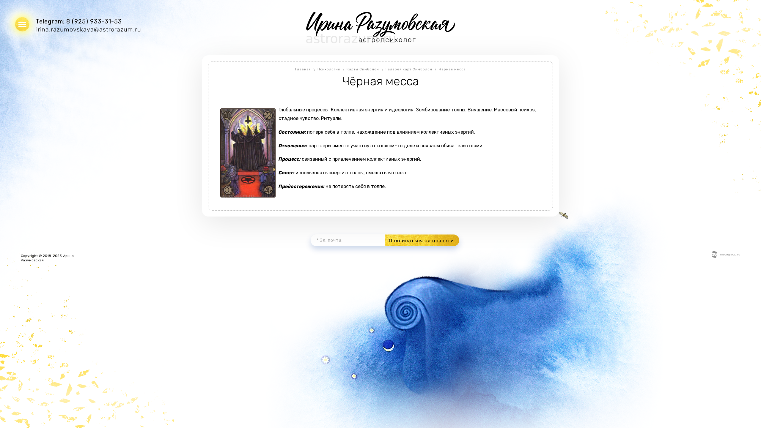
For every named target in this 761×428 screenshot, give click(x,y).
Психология (328, 69)
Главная (303, 69)
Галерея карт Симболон (409, 69)
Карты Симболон (363, 69)
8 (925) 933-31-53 (94, 21)
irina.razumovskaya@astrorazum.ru (88, 29)
